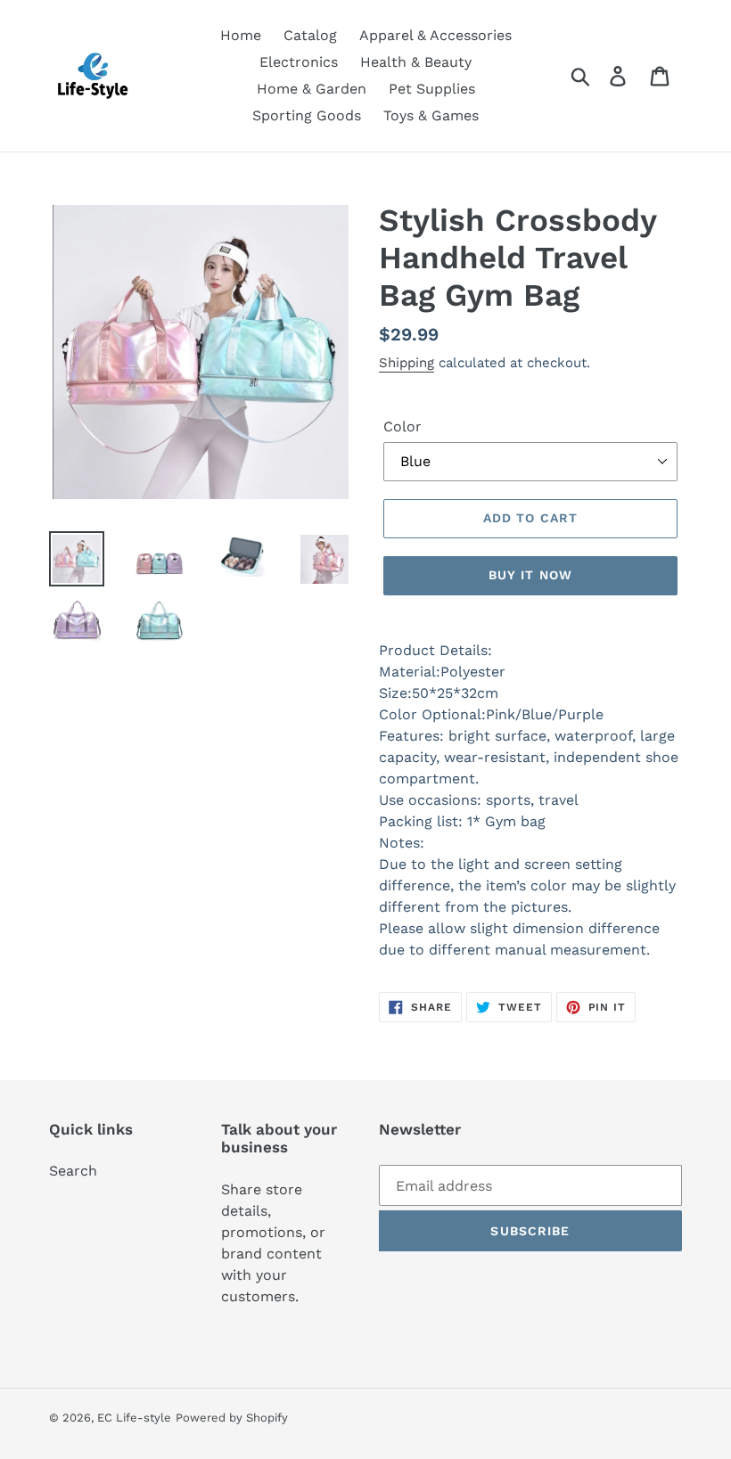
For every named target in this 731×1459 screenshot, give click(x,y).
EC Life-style (134, 1417)
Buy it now (530, 575)
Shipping (406, 363)
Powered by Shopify (232, 1417)
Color (402, 426)
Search (73, 1170)
